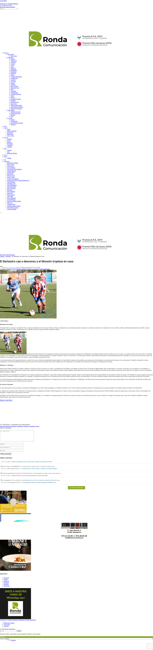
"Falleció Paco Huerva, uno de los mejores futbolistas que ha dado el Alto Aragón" (29, 475)
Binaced (13, 115)
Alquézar (13, 62)
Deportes (5, 155)
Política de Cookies (9, 623)
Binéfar (13, 120)
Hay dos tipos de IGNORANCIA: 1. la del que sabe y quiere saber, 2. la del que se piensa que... (28, 466)
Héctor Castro (11, 175)
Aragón (13, 64)
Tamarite (13, 124)
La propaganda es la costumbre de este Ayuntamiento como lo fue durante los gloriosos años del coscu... (31, 480)
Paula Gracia (10, 164)
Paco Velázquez (11, 198)
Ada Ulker (10, 196)
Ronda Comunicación (11, 267)
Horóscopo (10, 134)
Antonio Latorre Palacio (14, 206)
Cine (8, 151)
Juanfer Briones (11, 171)
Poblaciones (6, 52)
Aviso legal (7, 624)
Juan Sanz (10, 193)
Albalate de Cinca (16, 112)
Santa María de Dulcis (17, 107)
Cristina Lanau (11, 204)
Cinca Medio (10, 110)
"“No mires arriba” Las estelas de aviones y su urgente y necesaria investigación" (39, 468)
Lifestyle (9, 147)
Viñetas (9, 158)
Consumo (9, 145)
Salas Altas (14, 104)
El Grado (13, 81)
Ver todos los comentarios (76, 487)
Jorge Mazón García (12, 207)
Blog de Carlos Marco (6, 400)
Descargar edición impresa (7, 7)
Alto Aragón (10, 54)
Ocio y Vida (10, 135)
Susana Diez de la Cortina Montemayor (18, 180)
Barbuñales (14, 70)
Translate (13, 640)
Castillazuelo (14, 78)
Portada (2, 256)
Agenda (9, 150)
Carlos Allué (10, 172)
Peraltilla (13, 100)
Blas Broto (10, 174)
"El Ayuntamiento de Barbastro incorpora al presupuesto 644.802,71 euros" (39, 482)
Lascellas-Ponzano (16, 94)
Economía (6, 137)
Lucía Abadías (11, 167)
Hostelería (10, 143)
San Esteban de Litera (17, 123)
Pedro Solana (11, 195)
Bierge (12, 75)
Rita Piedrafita (11, 191)
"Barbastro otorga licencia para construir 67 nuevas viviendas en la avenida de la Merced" (31, 461)
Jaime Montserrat (12, 185)
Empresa (9, 139)
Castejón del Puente (16, 76)
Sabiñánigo (20, 426)
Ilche (12, 89)
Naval (12, 96)
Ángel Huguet (11, 182)
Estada (12, 83)
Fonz (12, 116)
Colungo (13, 80)
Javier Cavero (11, 177)
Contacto (6, 626)
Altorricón (3, 426)
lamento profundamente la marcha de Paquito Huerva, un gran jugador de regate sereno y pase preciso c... (32, 473)
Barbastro (13, 68)
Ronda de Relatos (12, 153)
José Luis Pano (11, 188)
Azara (12, 65)
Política (5, 126)
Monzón (14, 426)
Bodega (9, 142)
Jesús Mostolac (11, 199)
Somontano (10, 57)
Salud (8, 129)
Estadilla (13, 84)
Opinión (5, 156)
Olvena (13, 97)
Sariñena (26, 426)
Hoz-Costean (14, 86)
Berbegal (13, 73)
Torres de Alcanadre (16, 108)
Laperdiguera (14, 92)
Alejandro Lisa (11, 183)
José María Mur (11, 187)
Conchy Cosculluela (12, 179)
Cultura (5, 148)
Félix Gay (10, 203)
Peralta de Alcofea (16, 99)
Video (5, 159)
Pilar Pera (9, 190)
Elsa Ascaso (10, 166)
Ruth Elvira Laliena (12, 163)
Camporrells (14, 121)
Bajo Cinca (14, 56)
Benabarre (13, 72)
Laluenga (13, 91)
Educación (10, 132)
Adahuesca (14, 60)
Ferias (8, 140)
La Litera (9, 118)
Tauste (37, 426)
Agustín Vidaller (11, 209)
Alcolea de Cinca (15, 113)
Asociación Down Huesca (14, 169)
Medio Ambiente (11, 131)
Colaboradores (7, 161)
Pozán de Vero (15, 102)
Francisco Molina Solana (14, 201)
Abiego (13, 59)
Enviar (19, 631)
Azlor (12, 67)
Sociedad (5, 128)
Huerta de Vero (15, 88)
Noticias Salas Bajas (16, 105)
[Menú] (0, 212)
